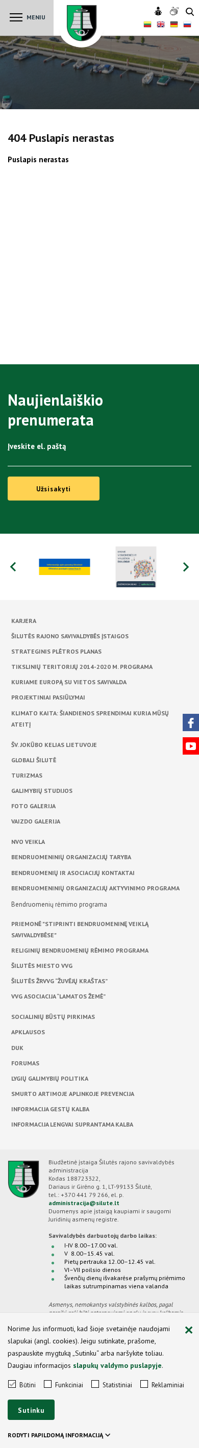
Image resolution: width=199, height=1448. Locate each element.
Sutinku (31, 1410)
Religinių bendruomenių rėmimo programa (79, 950)
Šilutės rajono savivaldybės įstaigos (70, 636)
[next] (186, 567)
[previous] (13, 567)
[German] (174, 25)
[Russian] (187, 25)
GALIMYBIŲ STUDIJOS (41, 790)
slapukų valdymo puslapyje (117, 1365)
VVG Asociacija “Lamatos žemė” (58, 996)
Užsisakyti (53, 489)
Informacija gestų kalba (50, 1109)
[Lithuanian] (147, 25)
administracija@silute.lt (83, 1203)
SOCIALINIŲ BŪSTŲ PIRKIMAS (53, 1016)
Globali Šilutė (33, 760)
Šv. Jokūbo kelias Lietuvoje (54, 744)
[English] (161, 25)
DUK (17, 1048)
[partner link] (64, 566)
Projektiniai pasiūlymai (48, 697)
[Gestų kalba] (175, 11)
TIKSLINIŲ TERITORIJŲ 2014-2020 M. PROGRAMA (82, 666)
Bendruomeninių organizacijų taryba (71, 857)
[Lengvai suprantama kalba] (159, 11)
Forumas (25, 1063)
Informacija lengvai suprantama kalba (72, 1124)
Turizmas (26, 775)
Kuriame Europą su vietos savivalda (69, 682)
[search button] (190, 12)
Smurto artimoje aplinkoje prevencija (72, 1093)
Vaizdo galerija (35, 821)
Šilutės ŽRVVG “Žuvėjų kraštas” (59, 981)
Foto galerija (33, 806)
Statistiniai (117, 1385)
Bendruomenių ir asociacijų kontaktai (73, 873)
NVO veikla (28, 841)
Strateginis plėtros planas (56, 651)
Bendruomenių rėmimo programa (59, 904)
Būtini (27, 1385)
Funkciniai (69, 1385)
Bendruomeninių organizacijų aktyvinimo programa (95, 888)
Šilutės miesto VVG (41, 965)
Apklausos (28, 1032)
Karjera (23, 621)
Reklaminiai (168, 1385)
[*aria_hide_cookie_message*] (188, 1330)
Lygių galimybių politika (49, 1078)
